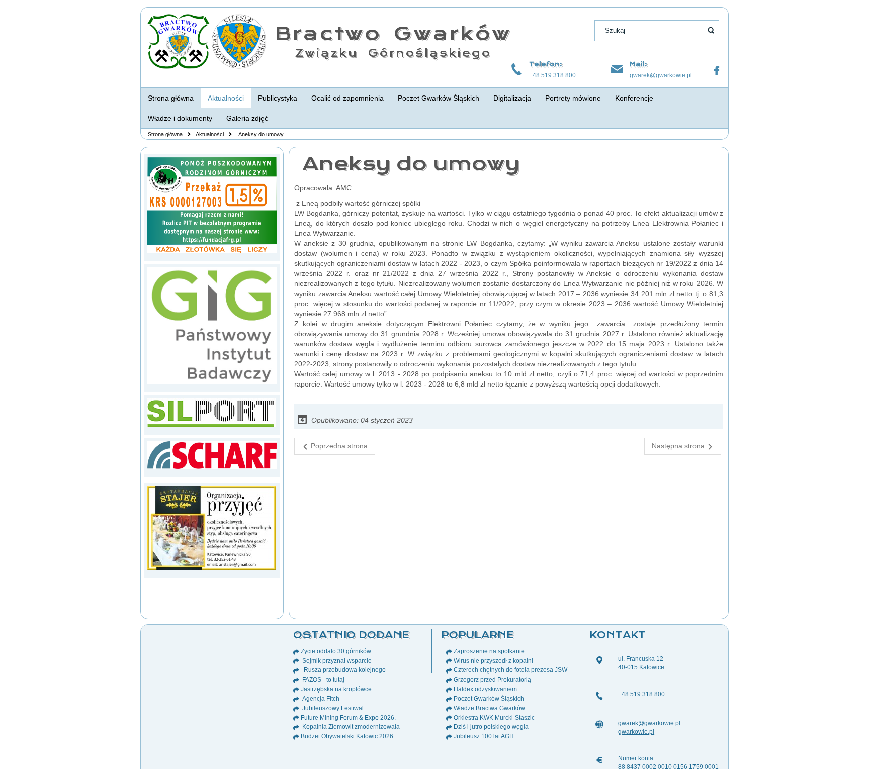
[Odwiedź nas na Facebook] (717, 71)
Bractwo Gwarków (393, 33)
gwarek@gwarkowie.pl (661, 75)
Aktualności (210, 134)
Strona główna (165, 134)
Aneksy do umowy (407, 163)
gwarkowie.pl (636, 731)
